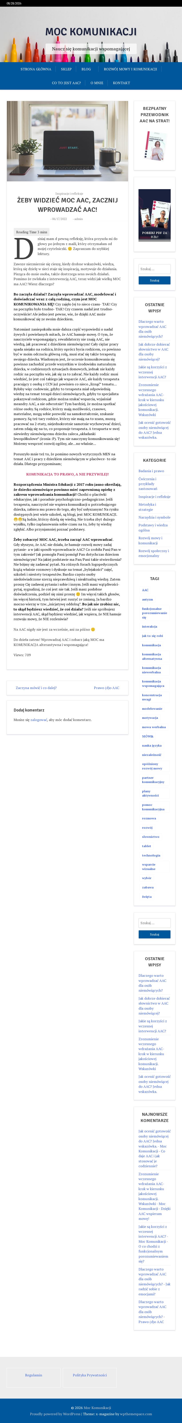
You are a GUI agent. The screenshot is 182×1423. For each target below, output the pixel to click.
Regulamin (33, 1375)
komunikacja (151, 645)
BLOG (86, 69)
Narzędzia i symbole (154, 517)
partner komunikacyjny (153, 779)
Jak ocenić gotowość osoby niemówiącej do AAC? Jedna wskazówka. (154, 430)
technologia (151, 855)
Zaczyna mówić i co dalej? (36, 687)
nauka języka (152, 745)
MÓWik (147, 736)
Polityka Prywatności (90, 1375)
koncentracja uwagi (152, 697)
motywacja (150, 717)
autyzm (147, 599)
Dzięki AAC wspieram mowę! (154, 1213)
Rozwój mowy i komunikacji (130, 69)
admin (78, 219)
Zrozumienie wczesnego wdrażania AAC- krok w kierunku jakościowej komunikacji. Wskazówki (151, 399)
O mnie (97, 82)
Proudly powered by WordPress (55, 1413)
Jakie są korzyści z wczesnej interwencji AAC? (152, 372)
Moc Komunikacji (91, 31)
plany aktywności (150, 793)
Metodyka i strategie (147, 507)
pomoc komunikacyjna (153, 807)
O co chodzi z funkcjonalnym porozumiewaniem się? (153, 1254)
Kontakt (121, 82)
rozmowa (149, 818)
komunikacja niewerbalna (151, 670)
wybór (146, 878)
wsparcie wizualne (148, 866)
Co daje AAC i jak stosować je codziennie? (151, 1158)
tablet (146, 846)
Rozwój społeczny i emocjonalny (153, 553)
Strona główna (36, 69)
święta (147, 896)
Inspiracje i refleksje (69, 193)
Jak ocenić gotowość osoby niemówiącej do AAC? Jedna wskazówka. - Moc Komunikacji (154, 1141)
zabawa (148, 887)
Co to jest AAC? (66, 82)
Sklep (66, 69)
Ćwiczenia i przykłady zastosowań (147, 483)
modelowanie (152, 708)
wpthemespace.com (136, 1413)
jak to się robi (152, 636)
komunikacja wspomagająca (153, 683)
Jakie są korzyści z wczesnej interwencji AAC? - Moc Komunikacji (153, 1234)
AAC (145, 590)
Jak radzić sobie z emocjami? (154, 1289)
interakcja (149, 626)
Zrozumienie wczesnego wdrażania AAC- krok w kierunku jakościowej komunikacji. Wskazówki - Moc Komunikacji (152, 1191)
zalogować (38, 719)
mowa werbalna (154, 727)
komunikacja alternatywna (152, 656)
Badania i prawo (151, 470)
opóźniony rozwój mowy (152, 766)
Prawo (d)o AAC (106, 687)
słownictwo (150, 836)
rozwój (147, 827)
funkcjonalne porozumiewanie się (154, 612)
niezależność (151, 755)
